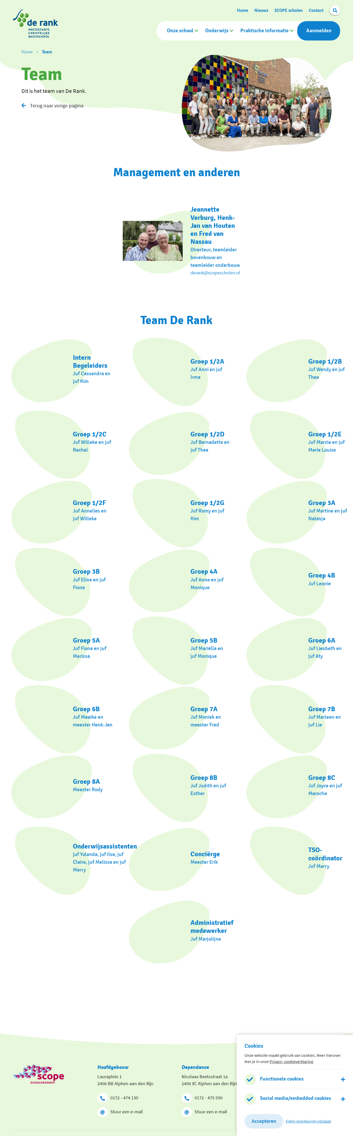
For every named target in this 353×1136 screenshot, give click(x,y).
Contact (316, 10)
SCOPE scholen (288, 10)
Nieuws (261, 10)
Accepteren (264, 1121)
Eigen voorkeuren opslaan (308, 1121)
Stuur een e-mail (126, 1112)
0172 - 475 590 (208, 1098)
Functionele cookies (282, 1078)
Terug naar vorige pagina (56, 105)
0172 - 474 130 (124, 1098)
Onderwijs (216, 30)
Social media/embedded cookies (295, 1098)
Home (242, 10)
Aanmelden (319, 30)
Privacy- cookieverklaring (291, 1061)
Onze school (180, 30)
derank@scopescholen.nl (215, 273)
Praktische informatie (264, 30)
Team (47, 52)
